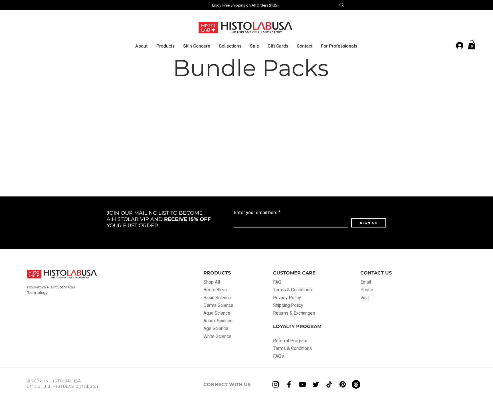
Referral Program (290, 340)
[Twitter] (316, 384)
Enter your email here (256, 212)
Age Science (215, 328)
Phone (366, 289)
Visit (364, 297)
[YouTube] (302, 384)
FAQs (278, 356)
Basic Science (217, 297)
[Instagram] (275, 384)
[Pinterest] (342, 384)
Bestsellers (215, 289)
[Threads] (356, 384)
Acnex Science (218, 320)
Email (365, 282)
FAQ (277, 282)
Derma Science (218, 305)
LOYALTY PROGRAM (297, 326)
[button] (472, 44)
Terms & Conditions (292, 289)
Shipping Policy (288, 305)
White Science (217, 336)
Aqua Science (216, 313)
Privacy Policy (287, 297)
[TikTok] (329, 384)
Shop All (211, 282)
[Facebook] (289, 384)
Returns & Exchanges (294, 313)
